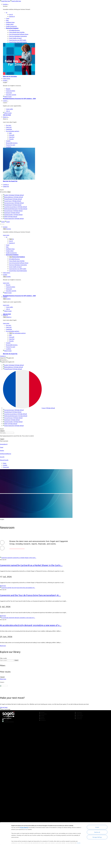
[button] (8, 4)
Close (9, 192)
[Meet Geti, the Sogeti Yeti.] (57, 164)
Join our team (7, 115)
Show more (3, 679)
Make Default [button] (20, 195)
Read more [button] (3, 585)
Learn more (6, 235)
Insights (8, 276)
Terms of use (79, 718)
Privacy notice (79, 717)
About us (8, 317)
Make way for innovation (10, 76)
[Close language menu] (7, 360)
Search (2, 439)
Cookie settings (79, 715)
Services (8, 228)
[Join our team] (57, 113)
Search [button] (2, 189)
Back (5, 228)
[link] (10, 1)
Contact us (43, 720)
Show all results (4, 460)
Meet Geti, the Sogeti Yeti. (10, 181)
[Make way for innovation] (57, 59)
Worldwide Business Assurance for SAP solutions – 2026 (19, 98)
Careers (8, 298)
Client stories (44, 713)
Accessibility (79, 712)
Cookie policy (79, 713)
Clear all (2, 677)
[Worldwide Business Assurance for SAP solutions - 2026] (57, 97)
